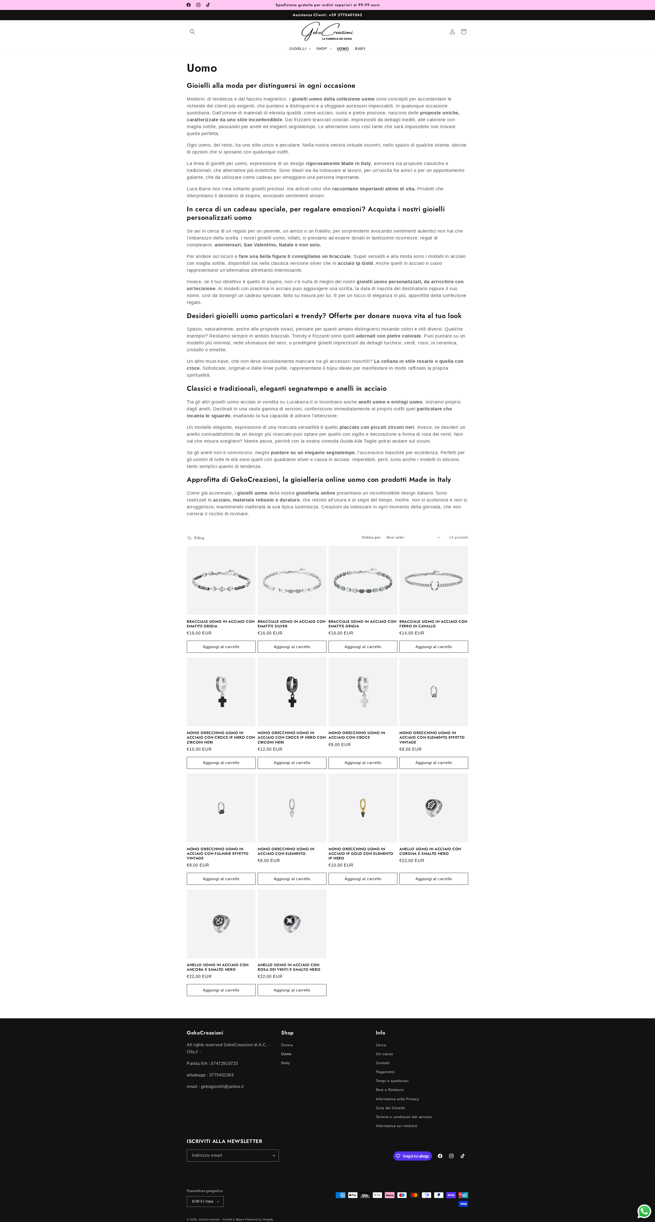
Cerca (381, 1045)
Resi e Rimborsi (390, 1090)
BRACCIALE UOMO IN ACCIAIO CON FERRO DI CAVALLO (433, 623)
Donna (287, 1045)
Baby (285, 1063)
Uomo (286, 1054)
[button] (192, 31)
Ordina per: (371, 537)
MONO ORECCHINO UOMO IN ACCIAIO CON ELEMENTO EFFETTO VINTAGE (432, 737)
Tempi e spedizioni (392, 1081)
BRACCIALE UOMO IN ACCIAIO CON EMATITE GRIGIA (221, 623)
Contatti (383, 1063)
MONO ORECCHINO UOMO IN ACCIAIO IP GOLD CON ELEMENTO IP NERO (361, 854)
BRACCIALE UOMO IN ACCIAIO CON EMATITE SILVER (292, 623)
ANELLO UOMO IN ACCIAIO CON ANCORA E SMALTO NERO (218, 967)
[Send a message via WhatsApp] (644, 1211)
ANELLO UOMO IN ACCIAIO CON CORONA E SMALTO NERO (430, 851)
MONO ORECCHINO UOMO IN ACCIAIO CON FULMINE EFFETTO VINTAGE (218, 854)
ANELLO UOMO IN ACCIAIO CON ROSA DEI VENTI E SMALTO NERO (289, 967)
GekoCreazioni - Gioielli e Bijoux (221, 1219)
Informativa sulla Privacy (397, 1099)
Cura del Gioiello (390, 1108)
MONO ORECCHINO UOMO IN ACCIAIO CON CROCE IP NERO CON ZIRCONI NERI (221, 737)
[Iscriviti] (273, 1156)
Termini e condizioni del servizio (404, 1117)
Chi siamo (384, 1054)
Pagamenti (385, 1072)
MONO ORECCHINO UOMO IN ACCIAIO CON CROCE (357, 735)
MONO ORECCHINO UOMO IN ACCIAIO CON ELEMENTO (286, 851)
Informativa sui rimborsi (396, 1126)
